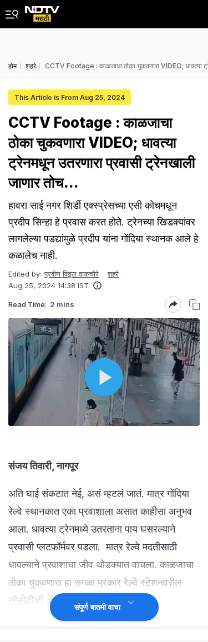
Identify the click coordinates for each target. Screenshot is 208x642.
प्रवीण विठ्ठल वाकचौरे (71, 273)
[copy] (194, 304)
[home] (42, 11)
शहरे (113, 273)
